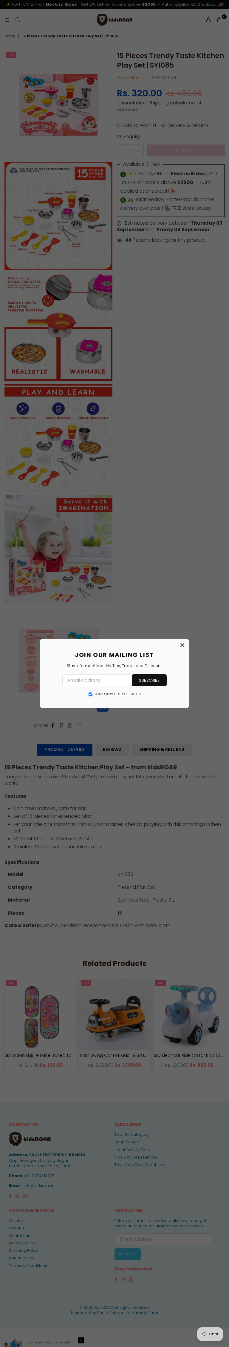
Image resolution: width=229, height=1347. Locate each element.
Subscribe (149, 680)
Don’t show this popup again (118, 694)
